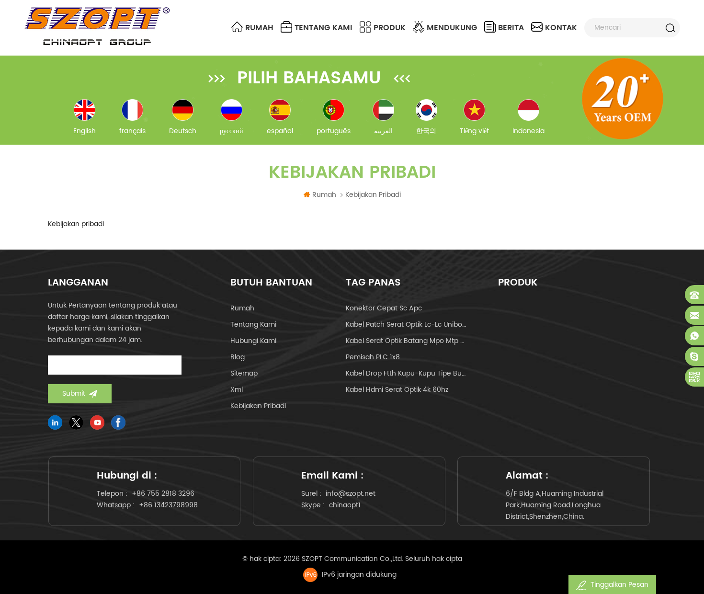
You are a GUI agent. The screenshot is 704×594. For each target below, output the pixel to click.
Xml (236, 389)
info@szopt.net (350, 493)
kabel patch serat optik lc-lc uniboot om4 (406, 324)
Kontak (561, 28)
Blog (237, 357)
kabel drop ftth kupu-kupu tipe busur (406, 373)
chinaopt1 (345, 505)
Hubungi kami (253, 340)
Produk (390, 28)
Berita (511, 28)
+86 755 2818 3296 (163, 493)
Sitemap (244, 373)
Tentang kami (323, 28)
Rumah (259, 28)
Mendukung (452, 28)
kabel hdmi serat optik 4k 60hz (397, 389)
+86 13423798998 (168, 505)
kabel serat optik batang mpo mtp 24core (406, 340)
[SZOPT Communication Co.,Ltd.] (97, 26)
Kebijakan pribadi (258, 405)
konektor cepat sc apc (384, 308)
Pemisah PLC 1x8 (373, 357)
